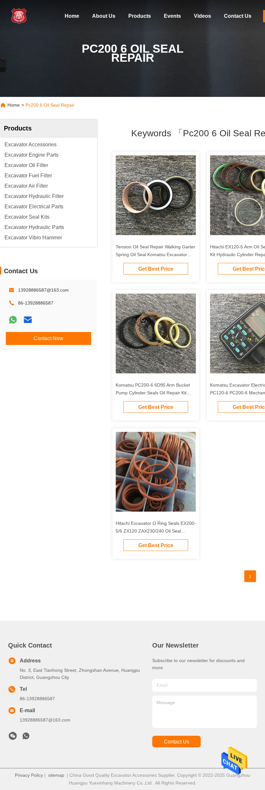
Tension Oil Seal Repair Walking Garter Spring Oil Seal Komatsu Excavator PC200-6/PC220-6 (155, 254)
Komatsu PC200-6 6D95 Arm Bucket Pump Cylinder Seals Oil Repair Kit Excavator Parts (153, 392)
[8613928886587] (25, 737)
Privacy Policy (29, 775)
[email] (28, 320)
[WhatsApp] (13, 320)
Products (139, 16)
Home (72, 16)
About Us (103, 16)
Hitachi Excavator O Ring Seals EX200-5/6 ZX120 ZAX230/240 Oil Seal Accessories (156, 531)
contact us (176, 741)
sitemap (56, 775)
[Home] (19, 16)
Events (172, 16)
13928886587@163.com (43, 290)
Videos (202, 16)
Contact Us (237, 16)
